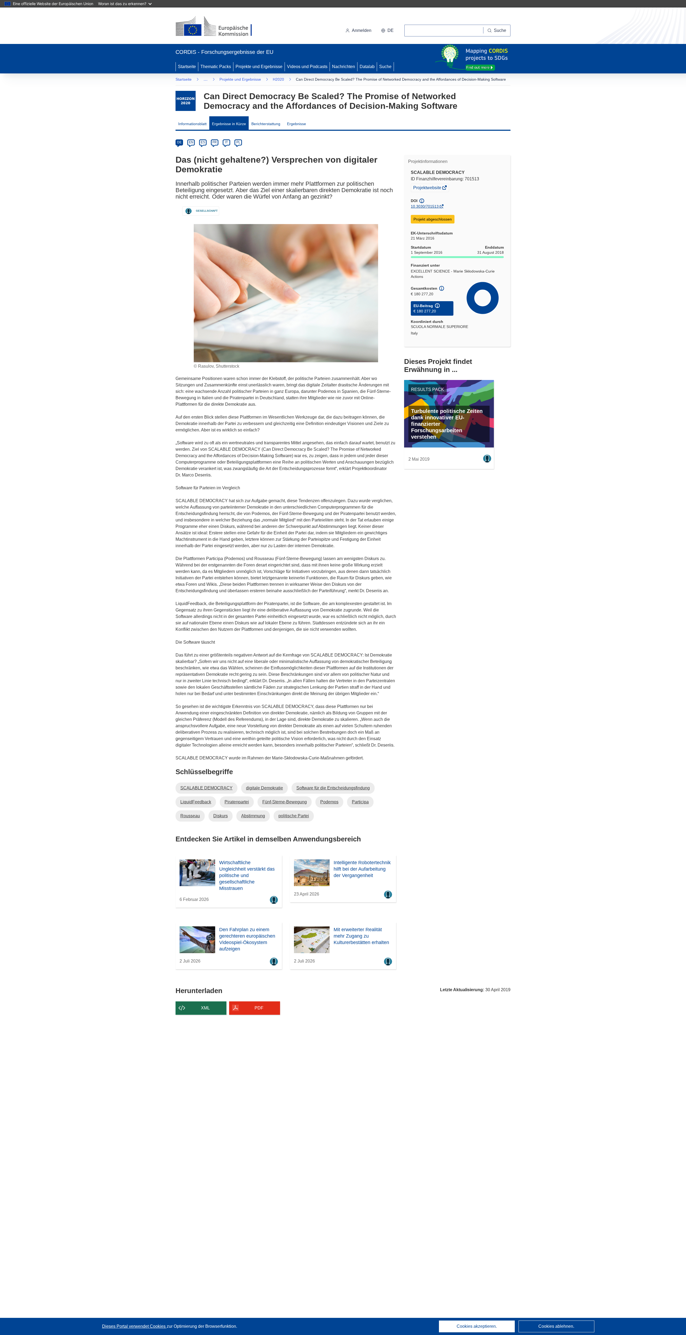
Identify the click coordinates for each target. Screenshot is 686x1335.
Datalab (367, 66)
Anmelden (361, 30)
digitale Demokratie (264, 788)
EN (191, 142)
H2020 (278, 79)
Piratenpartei (237, 802)
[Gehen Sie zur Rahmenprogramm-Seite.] (186, 101)
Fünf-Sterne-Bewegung (284, 802)
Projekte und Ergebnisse (259, 66)
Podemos (329, 802)
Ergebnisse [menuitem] (296, 124)
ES (203, 142)
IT (226, 142)
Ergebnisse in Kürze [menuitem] (229, 124)
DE (179, 142)
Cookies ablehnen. (556, 1326)
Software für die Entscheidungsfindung (333, 788)
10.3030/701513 (425, 206)
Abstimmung (253, 816)
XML (205, 1008)
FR (214, 142)
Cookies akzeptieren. (477, 1326)
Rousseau (190, 816)
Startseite (187, 66)
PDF (259, 1008)
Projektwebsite (427, 188)
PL (238, 142)
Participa (360, 802)
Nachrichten (343, 66)
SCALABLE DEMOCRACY (206, 788)
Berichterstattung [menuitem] (265, 124)
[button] (387, 30)
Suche (385, 66)
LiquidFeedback (195, 802)
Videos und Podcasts (307, 66)
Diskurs (220, 816)
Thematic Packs (215, 66)
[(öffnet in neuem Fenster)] (219, 27)
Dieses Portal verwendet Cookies (134, 1326)
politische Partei (293, 816)
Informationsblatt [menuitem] (192, 124)
